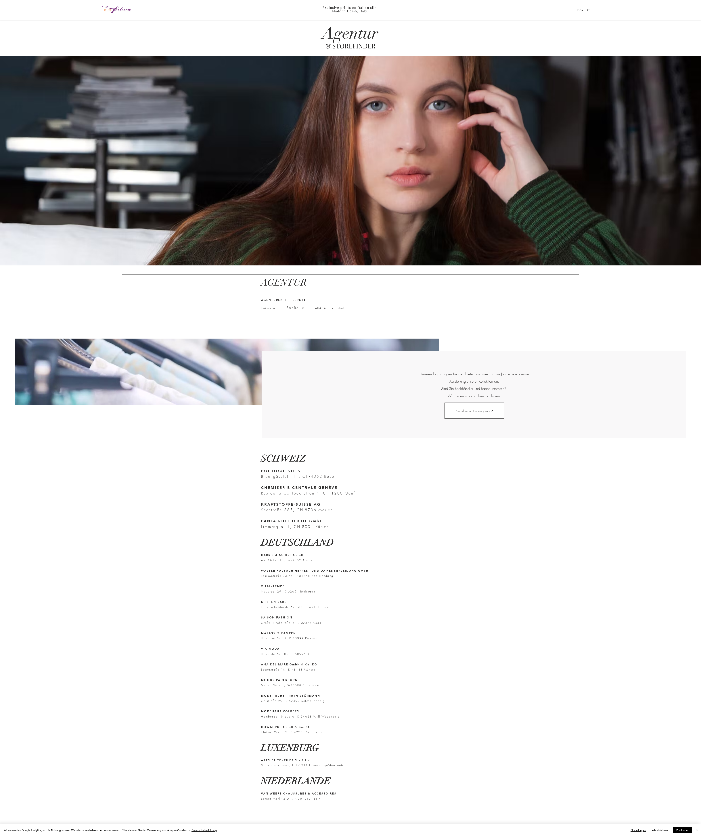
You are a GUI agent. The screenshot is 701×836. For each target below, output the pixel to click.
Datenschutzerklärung (204, 830)
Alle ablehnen (660, 830)
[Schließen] (696, 830)
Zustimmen (682, 830)
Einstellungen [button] (638, 830)
